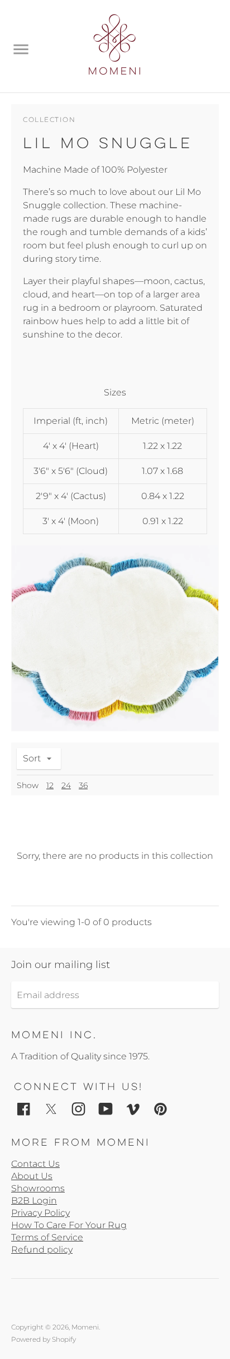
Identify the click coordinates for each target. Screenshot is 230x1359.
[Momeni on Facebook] (23, 1108)
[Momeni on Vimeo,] (133, 1108)
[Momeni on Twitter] (51, 1108)
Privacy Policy (40, 1213)
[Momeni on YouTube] (106, 1108)
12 (50, 785)
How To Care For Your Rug (69, 1225)
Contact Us (35, 1163)
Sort (32, 758)
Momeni (85, 1327)
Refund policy (42, 1249)
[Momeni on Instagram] (78, 1108)
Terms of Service (47, 1237)
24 (66, 785)
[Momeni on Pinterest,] (160, 1108)
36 (83, 785)
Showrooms (38, 1188)
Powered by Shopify (43, 1339)
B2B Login (34, 1200)
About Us (31, 1176)
